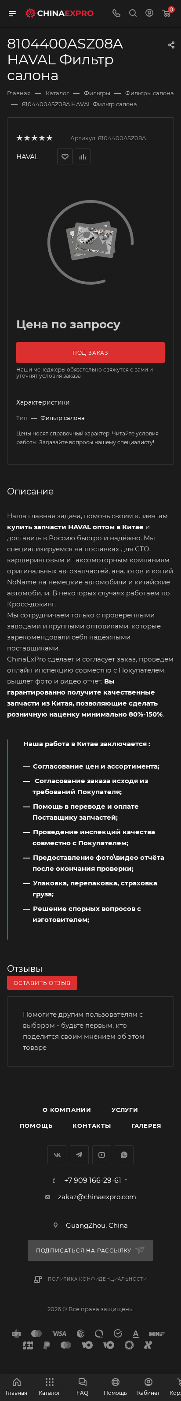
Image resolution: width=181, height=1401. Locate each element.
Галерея (146, 1125)
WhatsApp (124, 1154)
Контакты (91, 1125)
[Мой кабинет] (149, 14)
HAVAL (27, 156)
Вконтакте (56, 1154)
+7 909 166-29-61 (92, 1180)
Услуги (125, 1109)
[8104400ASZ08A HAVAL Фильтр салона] (90, 241)
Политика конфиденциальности (97, 1279)
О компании (67, 1109)
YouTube (101, 1154)
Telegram (79, 1154)
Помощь (36, 1125)
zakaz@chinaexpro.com (97, 1197)
